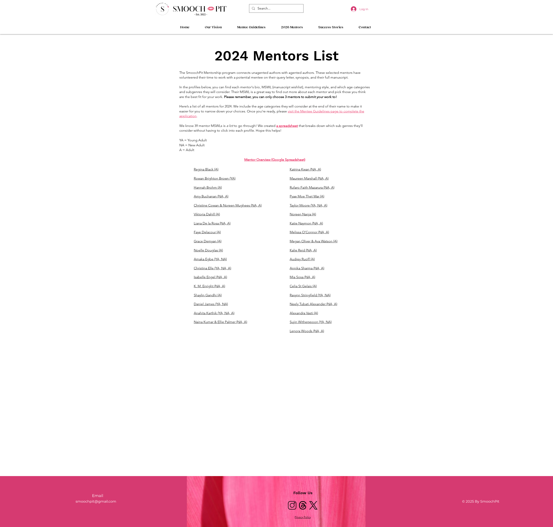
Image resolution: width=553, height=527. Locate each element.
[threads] (303, 505)
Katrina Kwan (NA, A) (305, 169)
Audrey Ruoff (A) (302, 259)
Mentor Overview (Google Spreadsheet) (274, 160)
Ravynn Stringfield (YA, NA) (310, 295)
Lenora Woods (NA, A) (307, 331)
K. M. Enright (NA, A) (209, 286)
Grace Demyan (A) (207, 241)
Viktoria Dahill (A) (207, 214)
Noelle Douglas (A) (208, 250)
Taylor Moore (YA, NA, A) (308, 205)
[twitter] (313, 505)
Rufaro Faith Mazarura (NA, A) (312, 187)
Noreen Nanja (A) (303, 214)
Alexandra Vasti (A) (304, 313)
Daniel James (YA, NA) (211, 304)
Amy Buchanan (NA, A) (211, 196)
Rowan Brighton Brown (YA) (214, 178)
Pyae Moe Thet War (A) (307, 196)
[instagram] (292, 505)
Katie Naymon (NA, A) (306, 223)
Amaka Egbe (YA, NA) (210, 259)
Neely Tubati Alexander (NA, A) (313, 304)
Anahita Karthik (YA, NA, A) (214, 313)
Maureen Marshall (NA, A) (309, 178)
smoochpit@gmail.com (96, 501)
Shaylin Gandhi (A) (208, 295)
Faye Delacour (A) (207, 232)
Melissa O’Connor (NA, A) (309, 232)
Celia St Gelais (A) (303, 286)
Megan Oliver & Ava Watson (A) (313, 241)
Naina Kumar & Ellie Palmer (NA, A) (220, 322)
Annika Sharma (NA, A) (307, 268)
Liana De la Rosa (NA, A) (212, 223)
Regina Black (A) (206, 169)
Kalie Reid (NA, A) (303, 250)
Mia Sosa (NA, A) (302, 277)
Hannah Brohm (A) (208, 187)
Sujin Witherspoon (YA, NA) (311, 322)
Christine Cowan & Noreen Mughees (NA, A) (228, 205)
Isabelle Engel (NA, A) (210, 277)
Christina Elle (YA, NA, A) (212, 268)
